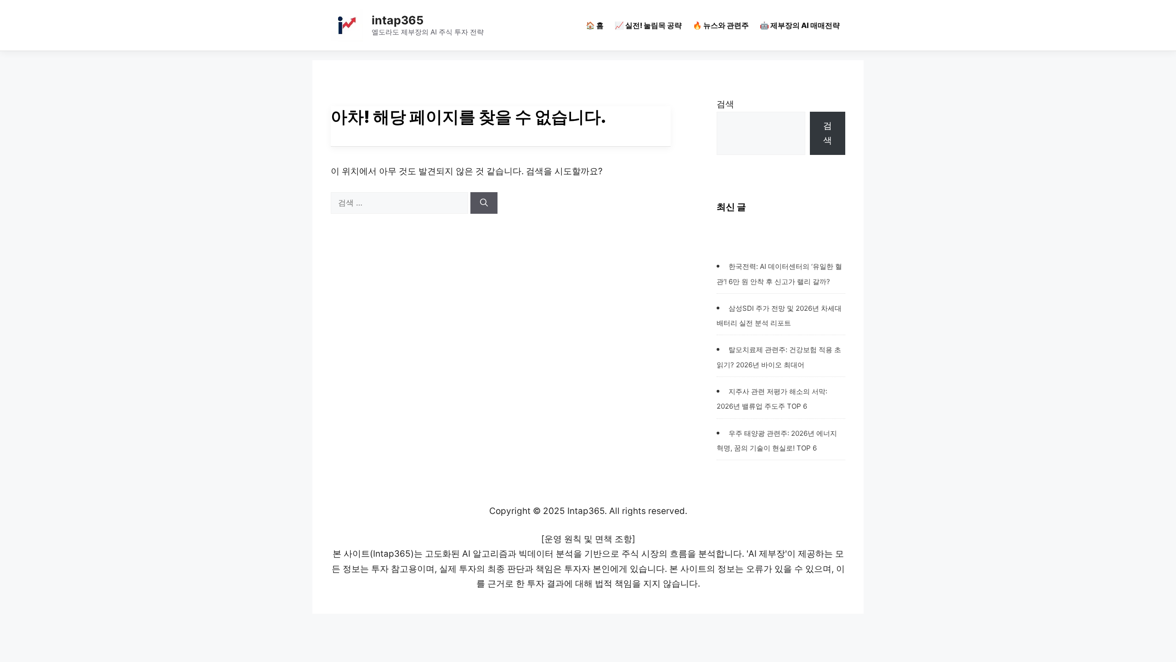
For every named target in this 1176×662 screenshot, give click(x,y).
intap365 (398, 20)
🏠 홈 (595, 25)
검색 (725, 104)
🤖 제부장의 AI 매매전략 (800, 25)
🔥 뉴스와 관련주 (721, 25)
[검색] (484, 203)
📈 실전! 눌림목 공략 (648, 25)
